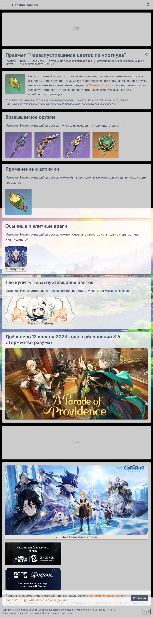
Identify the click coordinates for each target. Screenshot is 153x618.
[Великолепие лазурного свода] (106, 145)
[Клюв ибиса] (76, 145)
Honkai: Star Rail (42, 613)
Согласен (139, 598)
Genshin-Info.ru (25, 5)
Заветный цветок (101, 85)
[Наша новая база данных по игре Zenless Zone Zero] (76, 553)
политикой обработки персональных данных (36, 600)
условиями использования (104, 595)
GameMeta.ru (26, 613)
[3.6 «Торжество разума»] (76, 383)
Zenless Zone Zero (62, 613)
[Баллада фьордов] (18, 145)
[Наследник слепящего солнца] (48, 145)
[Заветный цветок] (18, 202)
